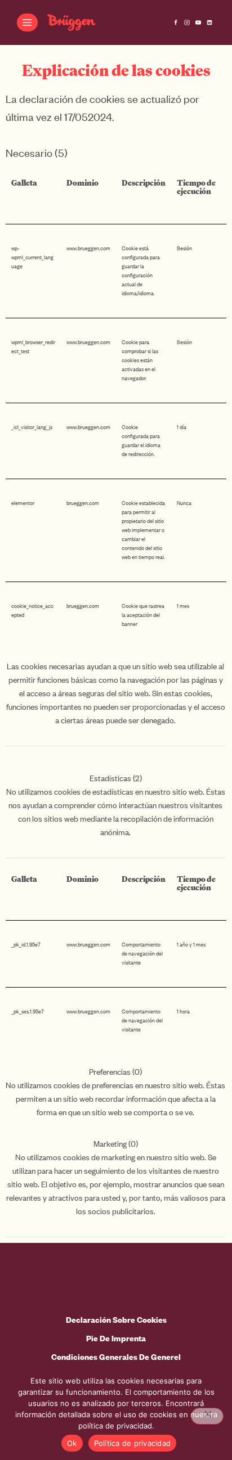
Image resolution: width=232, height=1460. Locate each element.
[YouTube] (198, 22)
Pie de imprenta (116, 1338)
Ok (72, 1443)
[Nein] (207, 1416)
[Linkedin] (209, 22)
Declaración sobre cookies (116, 1319)
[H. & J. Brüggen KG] (71, 22)
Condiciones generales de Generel (116, 1356)
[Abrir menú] (27, 22)
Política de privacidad (132, 1443)
